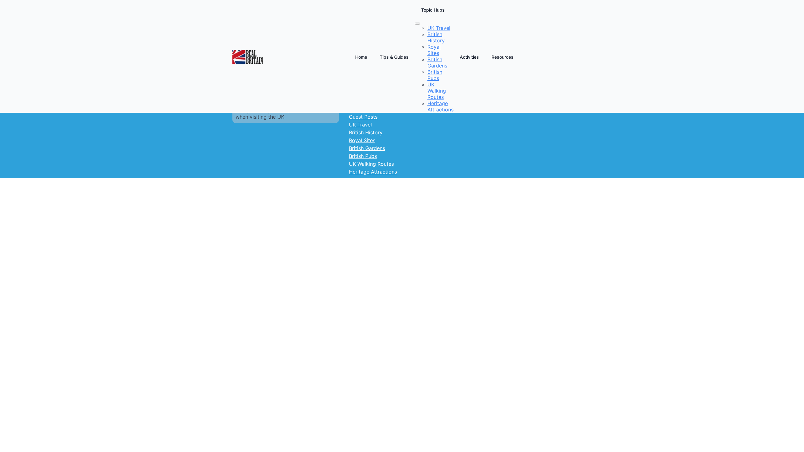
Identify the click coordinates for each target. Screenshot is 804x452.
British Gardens (367, 148)
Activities (469, 57)
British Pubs (363, 156)
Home (361, 57)
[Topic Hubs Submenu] (417, 23)
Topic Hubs (433, 10)
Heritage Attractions (373, 172)
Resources (502, 57)
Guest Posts (363, 117)
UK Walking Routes (371, 164)
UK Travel (360, 124)
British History (366, 132)
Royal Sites (362, 140)
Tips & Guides (394, 57)
